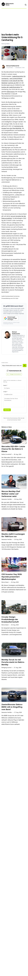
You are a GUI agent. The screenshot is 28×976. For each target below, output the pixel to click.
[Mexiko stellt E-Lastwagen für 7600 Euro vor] (14, 524)
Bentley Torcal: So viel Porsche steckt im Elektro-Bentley (13, 662)
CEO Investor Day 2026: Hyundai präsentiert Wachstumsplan (11, 576)
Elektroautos (11, 91)
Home (3, 44)
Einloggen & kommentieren (15, 374)
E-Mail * (5, 391)
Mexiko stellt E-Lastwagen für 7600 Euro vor (13, 535)
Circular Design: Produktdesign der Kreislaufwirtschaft (10, 619)
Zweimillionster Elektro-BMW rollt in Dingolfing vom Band (12, 707)
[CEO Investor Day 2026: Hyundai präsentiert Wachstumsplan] (14, 564)
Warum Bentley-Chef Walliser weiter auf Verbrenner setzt (10, 493)
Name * (5, 385)
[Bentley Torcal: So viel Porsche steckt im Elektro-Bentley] (14, 650)
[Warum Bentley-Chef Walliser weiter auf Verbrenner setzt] (14, 482)
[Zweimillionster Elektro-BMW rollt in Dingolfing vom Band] (14, 695)
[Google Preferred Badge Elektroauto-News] (10, 318)
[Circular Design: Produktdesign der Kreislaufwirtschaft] (14, 607)
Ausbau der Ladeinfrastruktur (10, 87)
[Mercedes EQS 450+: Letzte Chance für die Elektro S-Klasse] (14, 437)
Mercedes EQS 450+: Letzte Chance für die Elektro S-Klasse (13, 449)
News (8, 44)
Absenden (7, 409)
